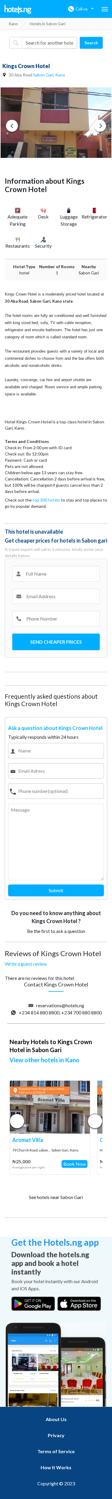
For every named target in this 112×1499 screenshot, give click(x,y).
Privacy (56, 1435)
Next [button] (100, 126)
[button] (95, 1121)
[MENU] (105, 9)
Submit (56, 890)
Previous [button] (12, 126)
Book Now (74, 1164)
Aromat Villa (27, 1140)
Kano (60, 74)
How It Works (56, 1467)
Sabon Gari (43, 74)
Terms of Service (56, 1451)
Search (91, 42)
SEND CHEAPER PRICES (56, 642)
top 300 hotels (46, 499)
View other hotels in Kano (44, 1059)
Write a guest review (26, 964)
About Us (56, 1419)
